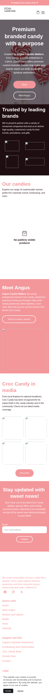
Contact (6, 661)
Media (5, 619)
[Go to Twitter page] (21, 592)
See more (24, 473)
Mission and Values (12, 614)
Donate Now (9, 656)
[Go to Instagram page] (14, 592)
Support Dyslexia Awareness (17, 642)
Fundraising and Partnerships (18, 647)
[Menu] (43, 12)
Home (5, 605)
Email (5, 524)
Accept (8, 691)
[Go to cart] (38, 13)
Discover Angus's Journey (19, 319)
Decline (20, 691)
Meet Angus (24, 95)
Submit (24, 539)
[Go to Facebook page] (6, 592)
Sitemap (6, 628)
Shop (24, 84)
